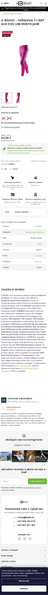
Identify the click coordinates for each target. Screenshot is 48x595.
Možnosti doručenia (12, 127)
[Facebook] (19, 538)
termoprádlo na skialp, (23, 366)
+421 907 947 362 (26, 525)
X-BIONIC (11, 164)
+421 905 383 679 (26, 521)
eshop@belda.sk (26, 517)
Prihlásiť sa (37, 481)
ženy (40, 244)
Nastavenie (24, 581)
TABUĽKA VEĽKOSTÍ (9, 107)
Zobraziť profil (22, 445)
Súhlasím (24, 588)
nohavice (38, 261)
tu (26, 575)
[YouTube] (30, 538)
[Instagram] (24, 538)
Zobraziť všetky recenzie (29, 401)
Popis (7, 212)
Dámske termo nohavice (35, 232)
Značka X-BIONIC (21, 212)
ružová (39, 256)
